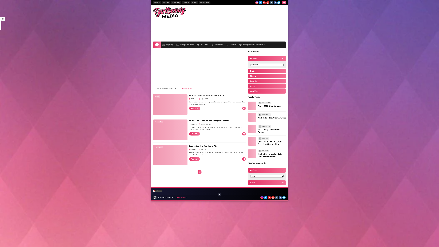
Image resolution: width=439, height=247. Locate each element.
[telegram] (278, 2)
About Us (157, 2)
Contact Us (186, 2)
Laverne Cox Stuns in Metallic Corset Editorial (206, 95)
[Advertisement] (244, 23)
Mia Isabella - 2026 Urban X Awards (272, 117)
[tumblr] (271, 2)
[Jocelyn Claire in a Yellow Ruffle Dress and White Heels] (252, 153)
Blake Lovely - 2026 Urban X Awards (269, 131)
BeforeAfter (219, 44)
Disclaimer (166, 2)
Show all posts (187, 88)
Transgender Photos (187, 44)
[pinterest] (264, 2)
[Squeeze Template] (155, 197)
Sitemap (194, 2)
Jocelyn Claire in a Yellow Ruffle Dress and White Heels (270, 155)
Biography (169, 44)
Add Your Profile (204, 2)
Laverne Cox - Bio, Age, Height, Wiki (203, 146)
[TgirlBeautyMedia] (169, 12)
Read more (194, 108)
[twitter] (260, 2)
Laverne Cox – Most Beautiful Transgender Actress (209, 120)
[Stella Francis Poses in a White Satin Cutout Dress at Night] (252, 141)
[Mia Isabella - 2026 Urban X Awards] (252, 117)
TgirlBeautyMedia (181, 197)
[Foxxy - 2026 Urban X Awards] (252, 106)
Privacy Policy (176, 2)
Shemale (232, 44)
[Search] (284, 2)
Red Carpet (204, 44)
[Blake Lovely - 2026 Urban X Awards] (252, 129)
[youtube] (267, 2)
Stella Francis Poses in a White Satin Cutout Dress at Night (270, 143)
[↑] (219, 194)
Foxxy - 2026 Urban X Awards (269, 106)
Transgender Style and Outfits (253, 44)
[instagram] (256, 2)
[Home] (157, 45)
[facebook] (275, 2)
